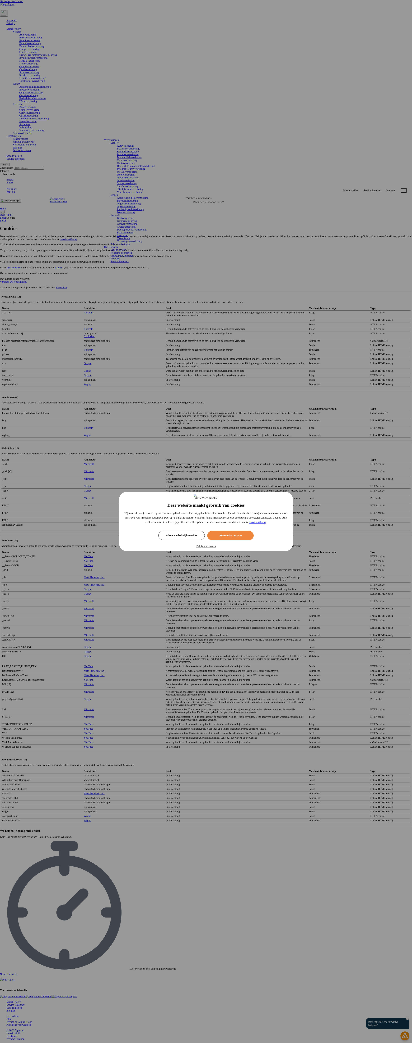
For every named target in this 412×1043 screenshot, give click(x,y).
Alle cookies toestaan (230, 535)
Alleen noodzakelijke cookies (181, 535)
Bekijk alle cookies (206, 546)
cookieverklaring (257, 522)
